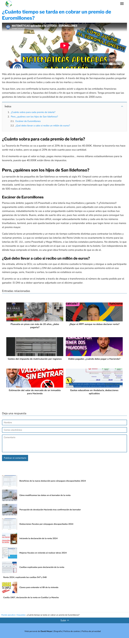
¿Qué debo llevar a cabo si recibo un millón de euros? (42, 125)
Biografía (58, 631)
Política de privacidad (91, 631)
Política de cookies (71, 631)
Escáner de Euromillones (28, 121)
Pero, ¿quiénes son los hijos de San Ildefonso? (34, 116)
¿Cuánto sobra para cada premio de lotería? (33, 112)
